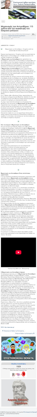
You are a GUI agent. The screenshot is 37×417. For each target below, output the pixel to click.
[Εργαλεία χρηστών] (33, 34)
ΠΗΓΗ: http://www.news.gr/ (7, 327)
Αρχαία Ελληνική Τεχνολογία (16, 35)
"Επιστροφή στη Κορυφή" (30, 412)
